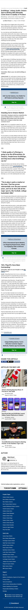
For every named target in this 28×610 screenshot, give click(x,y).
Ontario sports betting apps (13, 48)
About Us (5, 575)
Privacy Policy (6, 579)
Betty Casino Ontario (7, 566)
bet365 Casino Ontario (8, 545)
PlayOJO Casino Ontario (8, 563)
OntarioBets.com (8, 332)
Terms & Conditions (7, 581)
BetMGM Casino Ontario (8, 554)
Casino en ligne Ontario (8, 527)
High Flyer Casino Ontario (9, 543)
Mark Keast (8, 21)
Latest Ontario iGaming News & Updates (12, 584)
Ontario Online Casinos (8, 497)
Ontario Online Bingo (7, 518)
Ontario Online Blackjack (8, 513)
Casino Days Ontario (7, 536)
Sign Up (14, 102)
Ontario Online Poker (8, 515)
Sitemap (5, 591)
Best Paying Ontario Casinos (9, 504)
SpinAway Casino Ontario (9, 550)
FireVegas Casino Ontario (9, 540)
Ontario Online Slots (7, 511)
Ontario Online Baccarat (8, 522)
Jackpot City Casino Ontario (9, 561)
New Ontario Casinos (8, 501)
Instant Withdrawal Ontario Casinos (11, 506)
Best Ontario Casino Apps (9, 499)
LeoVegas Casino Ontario (9, 559)
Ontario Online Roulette (8, 525)
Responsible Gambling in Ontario (10, 588)
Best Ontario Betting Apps (9, 538)
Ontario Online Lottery (8, 520)
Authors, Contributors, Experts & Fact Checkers (14, 577)
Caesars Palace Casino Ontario (10, 557)
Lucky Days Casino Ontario (9, 552)
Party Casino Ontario (7, 547)
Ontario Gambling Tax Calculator (10, 586)
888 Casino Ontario (7, 568)
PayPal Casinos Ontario (8, 508)
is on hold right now (17, 165)
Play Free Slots (6, 529)
